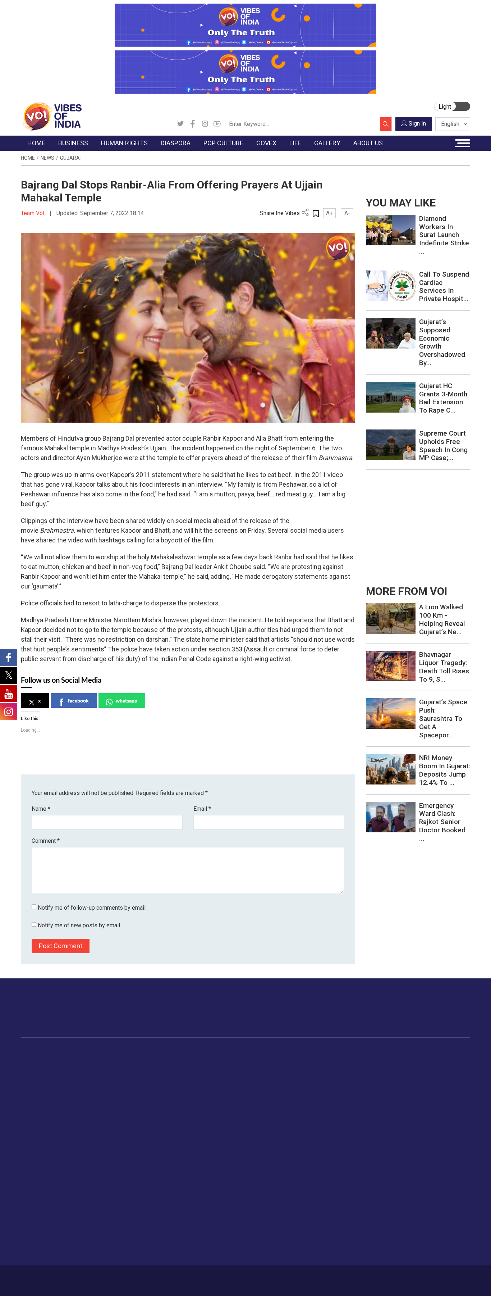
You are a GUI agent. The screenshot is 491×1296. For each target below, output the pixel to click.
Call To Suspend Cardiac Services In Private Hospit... (444, 286)
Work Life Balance (403, 1124)
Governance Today (279, 1061)
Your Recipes (328, 1079)
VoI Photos (449, 1106)
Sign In (417, 123)
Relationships (398, 1088)
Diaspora (175, 1052)
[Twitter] (180, 124)
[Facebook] (192, 124)
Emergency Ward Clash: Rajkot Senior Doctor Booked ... (442, 821)
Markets (92, 1088)
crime (35, 1097)
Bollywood (234, 1061)
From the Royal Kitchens (342, 1070)
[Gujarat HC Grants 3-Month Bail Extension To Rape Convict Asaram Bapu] (391, 396)
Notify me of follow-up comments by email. (92, 907)
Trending (38, 1061)
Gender (390, 1079)
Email (202, 808)
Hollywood (234, 1070)
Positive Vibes (44, 1115)
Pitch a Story (43, 1214)
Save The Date (453, 1061)
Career (48, 1277)
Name (41, 808)
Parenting (393, 1097)
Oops (34, 1223)
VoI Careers (42, 1241)
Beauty (390, 1160)
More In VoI (35, 1178)
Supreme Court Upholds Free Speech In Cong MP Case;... (443, 445)
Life (380, 1052)
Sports (390, 1151)
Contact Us (101, 1277)
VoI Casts (448, 1088)
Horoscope (395, 1061)
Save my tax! (98, 1097)
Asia (176, 1070)
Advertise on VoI (48, 1187)
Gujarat (71, 158)
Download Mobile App (428, 1280)
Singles (390, 1115)
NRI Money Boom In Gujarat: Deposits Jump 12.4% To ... (444, 770)
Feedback (131, 1277)
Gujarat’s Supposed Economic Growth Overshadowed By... (442, 342)
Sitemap (195, 1277)
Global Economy (102, 1079)
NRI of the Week (191, 1079)
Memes (445, 1097)
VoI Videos (449, 1079)
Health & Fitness (401, 1133)
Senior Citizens (400, 1106)
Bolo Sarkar (271, 1079)
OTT (227, 1079)
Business (88, 1052)
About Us (72, 1277)
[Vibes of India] (51, 115)
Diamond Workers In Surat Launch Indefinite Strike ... (444, 234)
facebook (78, 700)
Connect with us (428, 1015)
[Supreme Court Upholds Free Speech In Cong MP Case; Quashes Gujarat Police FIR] (391, 444)
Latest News (43, 1070)
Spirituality (394, 1169)
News (47, 158)
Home (28, 158)
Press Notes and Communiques (66, 1196)
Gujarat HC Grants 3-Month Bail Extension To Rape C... (443, 398)
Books (229, 1088)
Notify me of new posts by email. (79, 925)
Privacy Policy (163, 1277)
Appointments (274, 1088)
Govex (258, 1052)
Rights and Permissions (56, 1250)
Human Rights (142, 1052)
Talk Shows (449, 1070)
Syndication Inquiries (52, 1232)
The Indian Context (50, 1079)
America (181, 1061)
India (89, 1061)
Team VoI (33, 213)
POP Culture (230, 1052)
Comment (46, 840)
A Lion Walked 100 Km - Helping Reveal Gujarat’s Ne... (442, 619)
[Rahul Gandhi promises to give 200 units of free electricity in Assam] (391, 618)
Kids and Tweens (402, 1142)
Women (391, 1070)
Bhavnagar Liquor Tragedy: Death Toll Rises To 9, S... (444, 666)
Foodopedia (320, 1052)
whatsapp (126, 700)
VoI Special (41, 1106)
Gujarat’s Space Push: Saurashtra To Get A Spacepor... (443, 718)
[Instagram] (205, 124)
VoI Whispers (273, 1070)
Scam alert (41, 1205)
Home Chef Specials (336, 1061)
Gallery (437, 1052)
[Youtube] (217, 124)
